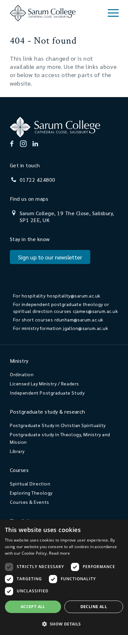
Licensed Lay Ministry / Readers (44, 383)
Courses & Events (29, 502)
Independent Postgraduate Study (47, 393)
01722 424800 (37, 179)
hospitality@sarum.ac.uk (73, 295)
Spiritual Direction (30, 483)
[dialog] (64, 577)
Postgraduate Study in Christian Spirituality (58, 425)
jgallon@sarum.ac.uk (85, 328)
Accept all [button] (33, 606)
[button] (64, 623)
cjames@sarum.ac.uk (95, 311)
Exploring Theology (31, 493)
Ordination (21, 374)
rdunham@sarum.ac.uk (78, 319)
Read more (59, 553)
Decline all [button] (93, 606)
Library (17, 451)
